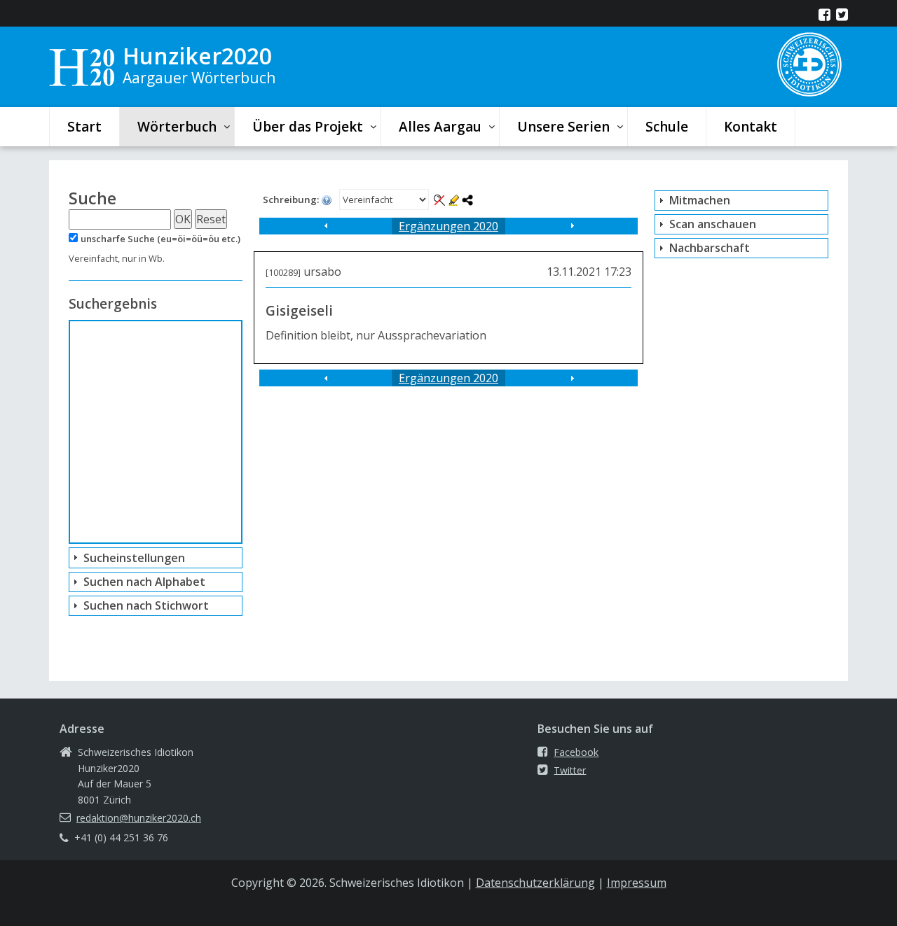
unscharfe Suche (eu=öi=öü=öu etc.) (160, 238)
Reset (211, 219)
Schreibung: (292, 199)
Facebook (576, 752)
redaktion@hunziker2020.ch (138, 818)
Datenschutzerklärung (535, 882)
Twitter (570, 769)
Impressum (636, 882)
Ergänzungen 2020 (448, 226)
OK (183, 219)
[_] (325, 226)
